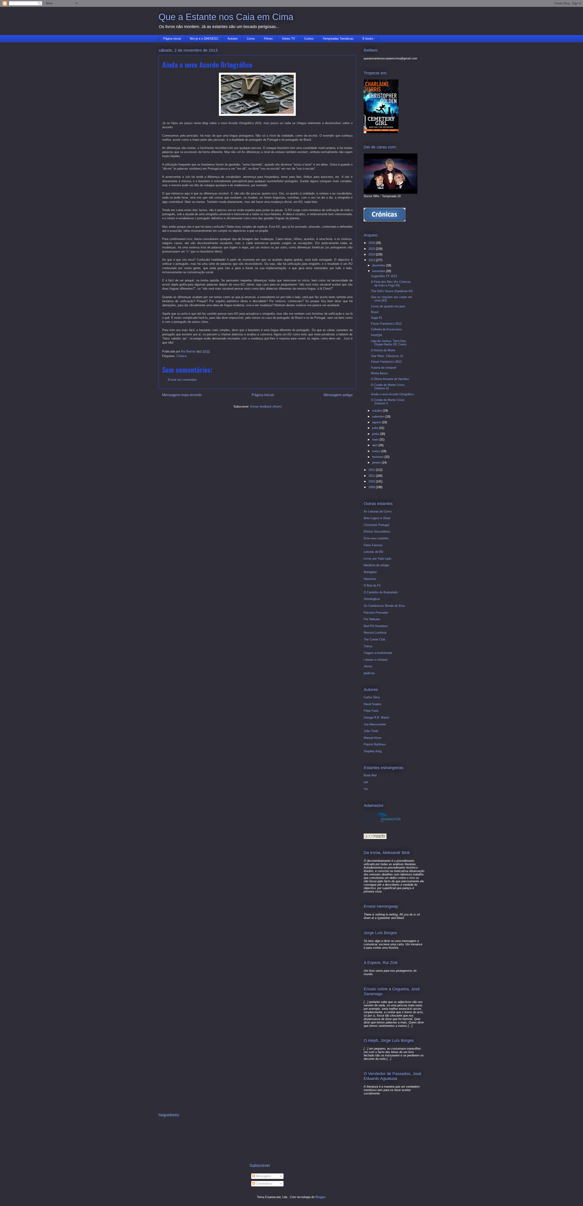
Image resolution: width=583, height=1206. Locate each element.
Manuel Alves (372, 737)
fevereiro (378, 457)
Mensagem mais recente (182, 395)
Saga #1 (376, 317)
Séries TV (288, 38)
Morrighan (370, 572)
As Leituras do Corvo (377, 511)
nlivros (368, 666)
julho (375, 428)
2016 (372, 243)
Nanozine (370, 579)
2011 (372, 475)
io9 (366, 782)
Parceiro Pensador (376, 612)
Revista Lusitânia (375, 632)
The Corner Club (374, 639)
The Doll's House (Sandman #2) (392, 291)
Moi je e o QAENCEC (204, 38)
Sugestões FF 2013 (384, 276)
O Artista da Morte (383, 350)
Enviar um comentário (182, 379)
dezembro (379, 265)
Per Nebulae (372, 619)
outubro (377, 410)
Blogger (320, 1197)
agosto (377, 422)
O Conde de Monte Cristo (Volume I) (387, 401)
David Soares (372, 704)
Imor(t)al (376, 335)
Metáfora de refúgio (376, 565)
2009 (372, 487)
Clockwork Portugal (376, 525)
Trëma (368, 646)
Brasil (374, 312)
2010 (372, 481)
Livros (251, 38)
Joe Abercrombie (375, 724)
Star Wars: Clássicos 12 (387, 356)
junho (376, 434)
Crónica (181, 356)
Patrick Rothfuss (375, 744)
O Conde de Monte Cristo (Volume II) (387, 386)
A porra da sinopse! (383, 367)
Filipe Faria (371, 710)
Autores (233, 38)
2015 (372, 248)
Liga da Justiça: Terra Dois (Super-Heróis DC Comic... (390, 342)
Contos (309, 38)
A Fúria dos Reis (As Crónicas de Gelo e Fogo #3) (391, 283)
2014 (372, 254)
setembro (378, 416)
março (376, 451)
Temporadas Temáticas (338, 38)
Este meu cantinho (376, 538)
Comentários (263, 1183)
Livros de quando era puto (388, 306)
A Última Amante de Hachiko (390, 379)
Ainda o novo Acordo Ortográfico (392, 394)
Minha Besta (379, 373)
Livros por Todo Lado (377, 558)
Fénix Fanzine (373, 545)
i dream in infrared (375, 659)
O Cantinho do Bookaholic (381, 592)
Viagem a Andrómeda (378, 653)
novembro (379, 271)
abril (375, 445)
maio (375, 439)
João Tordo (371, 731)
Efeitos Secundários (377, 531)
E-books (368, 38)
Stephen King (372, 751)
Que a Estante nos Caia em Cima (226, 17)
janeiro (377, 462)
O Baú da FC (372, 585)
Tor (366, 789)
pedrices (369, 673)
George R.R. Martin (376, 717)
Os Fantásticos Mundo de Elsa (384, 605)
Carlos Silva (372, 697)
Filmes (268, 38)
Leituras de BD (373, 551)
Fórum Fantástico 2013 (386, 323)
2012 (372, 470)
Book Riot (370, 775)
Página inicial (172, 38)
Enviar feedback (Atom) (265, 406)
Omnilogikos (372, 599)
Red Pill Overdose (376, 626)
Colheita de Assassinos (386, 329)
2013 (372, 260)
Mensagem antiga (338, 395)
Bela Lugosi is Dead (377, 518)
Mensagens (263, 1176)
